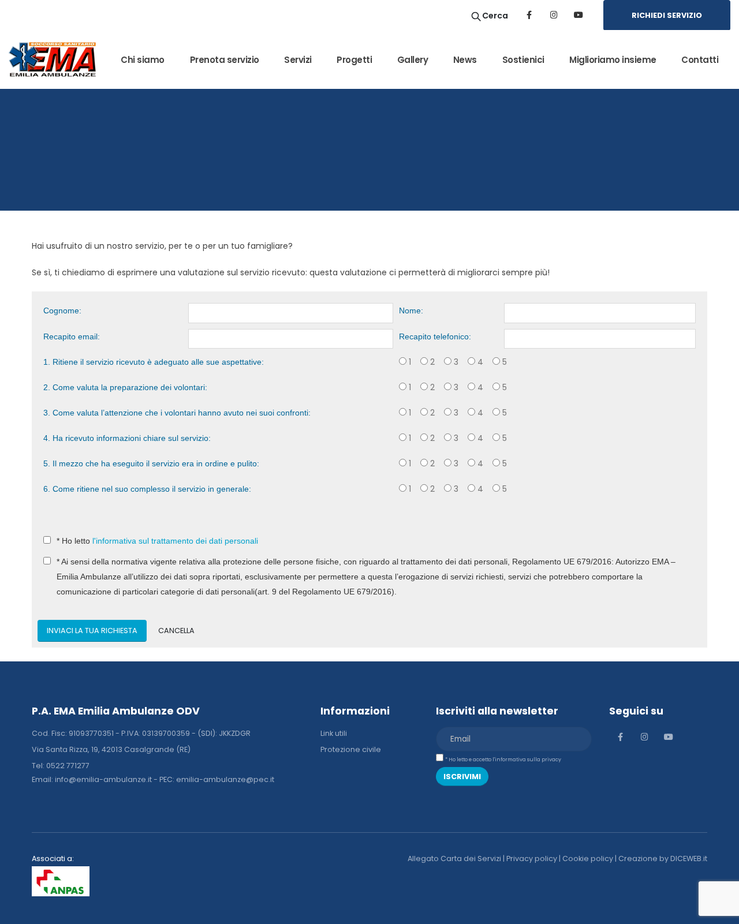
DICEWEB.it (688, 858)
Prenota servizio (224, 60)
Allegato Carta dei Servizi (454, 858)
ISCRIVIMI (462, 776)
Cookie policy (587, 858)
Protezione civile (350, 749)
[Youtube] (578, 15)
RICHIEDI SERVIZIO (667, 15)
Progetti (354, 60)
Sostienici (523, 60)
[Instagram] (554, 15)
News (465, 60)
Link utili (333, 733)
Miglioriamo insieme (612, 60)
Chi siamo (143, 60)
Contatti (699, 60)
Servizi (298, 60)
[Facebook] (529, 15)
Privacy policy (531, 858)
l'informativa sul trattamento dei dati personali (175, 540)
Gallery (412, 60)
